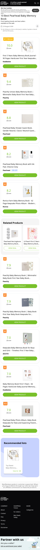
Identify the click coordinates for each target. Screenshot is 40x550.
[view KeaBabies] (10, 46)
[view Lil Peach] (32, 233)
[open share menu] (37, 26)
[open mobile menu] (38, 3)
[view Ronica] (9, 191)
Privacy (3, 520)
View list (15, 471)
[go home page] (4, 3)
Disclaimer (4, 527)
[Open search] (35, 3)
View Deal (12, 248)
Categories (29, 510)
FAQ (2, 517)
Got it (35, 10)
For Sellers (17, 512)
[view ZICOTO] (9, 338)
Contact (3, 513)
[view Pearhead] (9, 118)
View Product (20, 66)
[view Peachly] (9, 82)
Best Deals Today (17, 516)
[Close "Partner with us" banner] (38, 538)
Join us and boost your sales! (11, 546)
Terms (3, 524)
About (3, 510)
